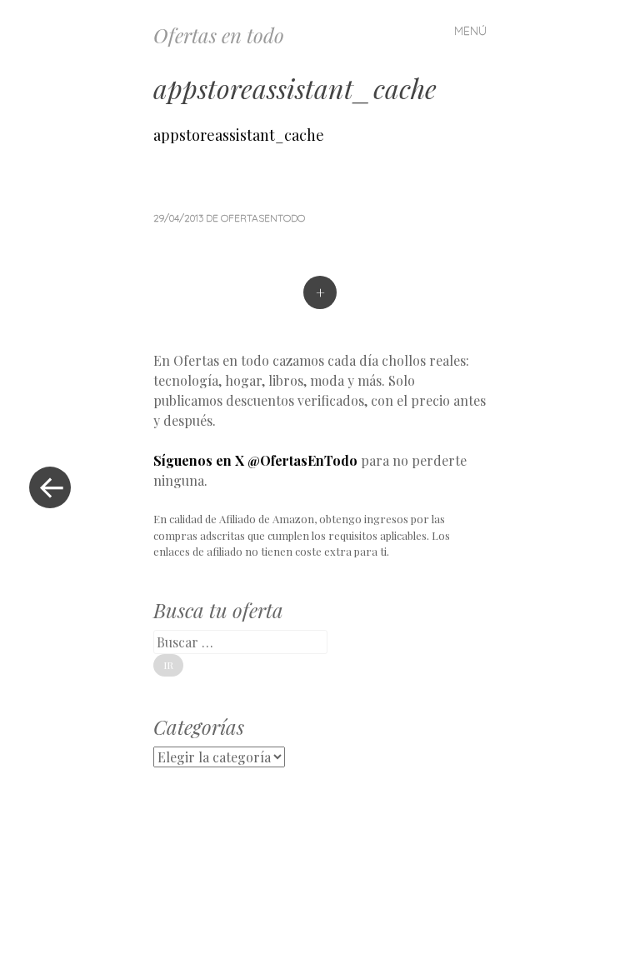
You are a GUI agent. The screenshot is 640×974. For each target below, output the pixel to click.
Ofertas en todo (218, 35)
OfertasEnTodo (263, 218)
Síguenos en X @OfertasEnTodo (255, 460)
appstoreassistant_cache (238, 135)
